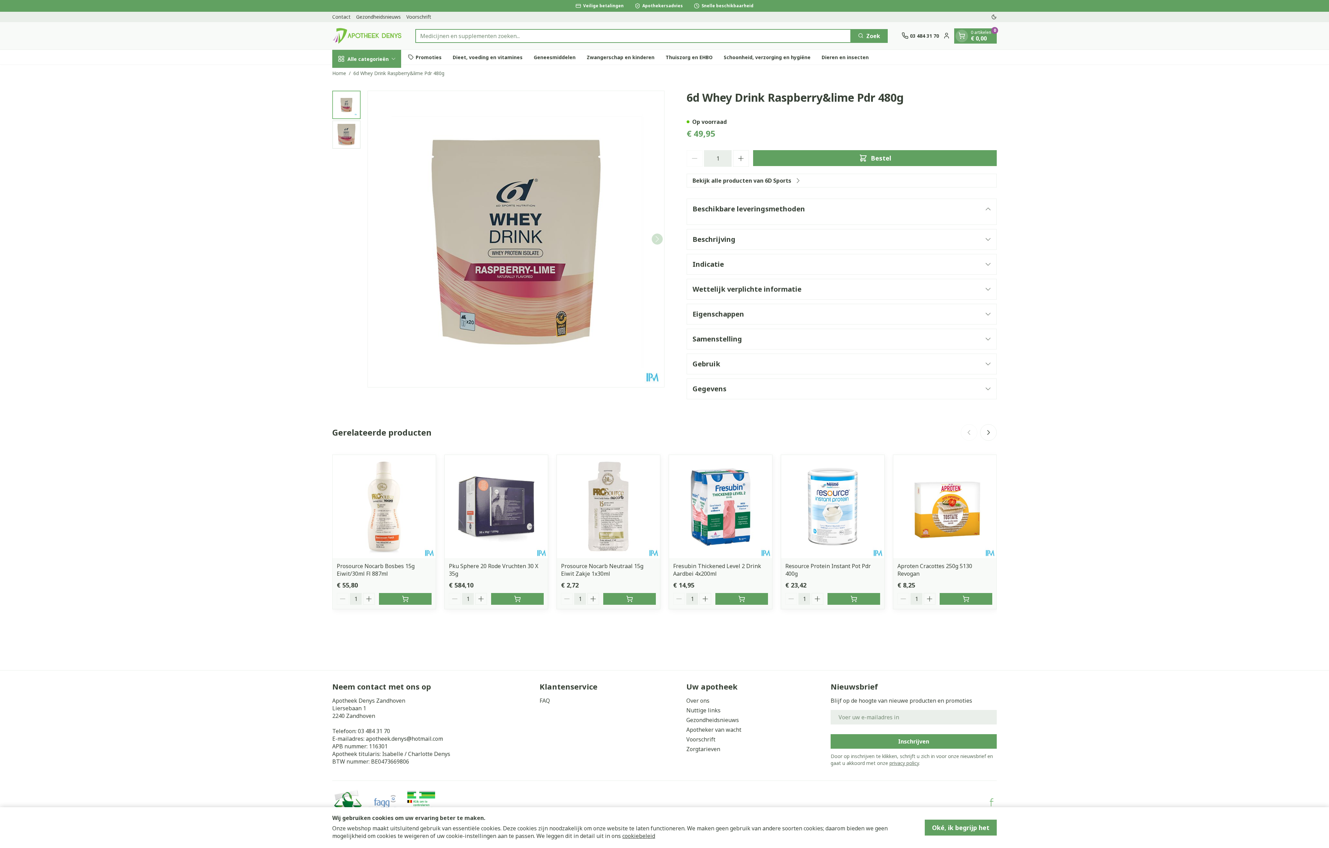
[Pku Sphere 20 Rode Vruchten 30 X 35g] (496, 506)
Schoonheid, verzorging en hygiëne (767, 57)
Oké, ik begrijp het (960, 827)
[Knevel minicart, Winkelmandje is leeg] (962, 35)
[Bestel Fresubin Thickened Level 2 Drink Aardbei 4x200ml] (741, 599)
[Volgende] (657, 239)
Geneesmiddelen (555, 57)
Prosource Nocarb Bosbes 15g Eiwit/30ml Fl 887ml (376, 569)
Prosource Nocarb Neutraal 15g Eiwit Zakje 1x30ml (602, 569)
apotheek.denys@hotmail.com (404, 738)
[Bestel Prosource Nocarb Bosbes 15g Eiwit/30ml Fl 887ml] (405, 599)
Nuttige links (703, 710)
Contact (341, 16)
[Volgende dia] (988, 432)
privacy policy (904, 763)
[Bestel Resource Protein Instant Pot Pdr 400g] (854, 599)
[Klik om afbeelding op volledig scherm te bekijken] (516, 239)
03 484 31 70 (374, 731)
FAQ (545, 700)
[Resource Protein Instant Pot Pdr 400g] (832, 506)
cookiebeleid (638, 836)
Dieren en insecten (845, 57)
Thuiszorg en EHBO (689, 57)
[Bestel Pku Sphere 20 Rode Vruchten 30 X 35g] (517, 599)
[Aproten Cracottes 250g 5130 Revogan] (944, 506)
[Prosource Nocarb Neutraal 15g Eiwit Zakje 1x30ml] (608, 506)
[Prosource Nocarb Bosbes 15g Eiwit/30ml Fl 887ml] (384, 506)
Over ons (697, 700)
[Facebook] (991, 802)
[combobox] (633, 36)
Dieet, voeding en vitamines (488, 57)
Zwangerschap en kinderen (620, 57)
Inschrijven (913, 741)
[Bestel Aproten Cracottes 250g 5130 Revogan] (966, 599)
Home (339, 73)
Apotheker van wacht (713, 729)
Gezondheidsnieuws (378, 16)
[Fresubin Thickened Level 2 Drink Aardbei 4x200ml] (720, 506)
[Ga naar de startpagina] (366, 36)
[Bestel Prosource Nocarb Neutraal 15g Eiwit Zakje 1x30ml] (629, 599)
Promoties (429, 57)
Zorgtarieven (703, 749)
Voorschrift (418, 16)
